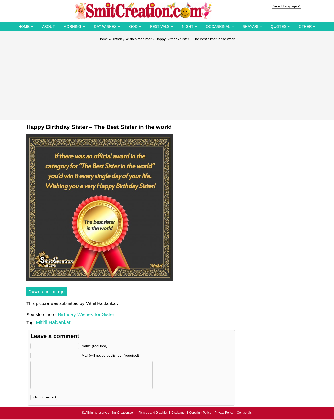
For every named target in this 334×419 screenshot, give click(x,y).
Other (305, 26)
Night (187, 26)
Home (24, 26)
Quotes (278, 26)
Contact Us (244, 412)
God (133, 26)
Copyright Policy (200, 412)
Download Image (46, 291)
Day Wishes (105, 26)
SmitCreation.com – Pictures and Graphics (139, 412)
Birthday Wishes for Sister (132, 39)
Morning (72, 26)
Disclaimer (178, 412)
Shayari (250, 26)
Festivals (159, 26)
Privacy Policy (224, 412)
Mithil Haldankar (53, 322)
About (48, 26)
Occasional (218, 26)
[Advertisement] (167, 78)
